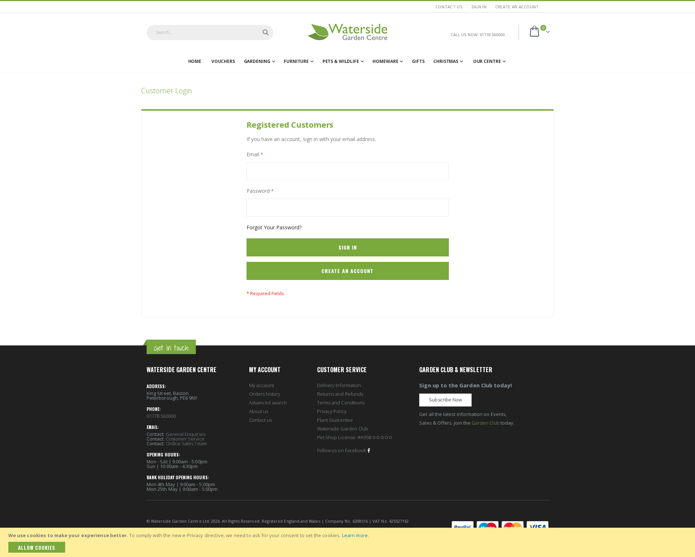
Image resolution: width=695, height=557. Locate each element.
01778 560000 (161, 416)
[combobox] (210, 32)
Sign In (478, 6)
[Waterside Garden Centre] (347, 32)
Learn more (355, 535)
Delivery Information (339, 385)
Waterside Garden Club (342, 428)
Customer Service (185, 438)
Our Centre (487, 61)
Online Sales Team (186, 443)
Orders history (265, 394)
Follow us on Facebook (341, 450)
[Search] (266, 32)
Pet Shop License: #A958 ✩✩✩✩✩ (354, 437)
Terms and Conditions (341, 402)
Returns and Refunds (340, 394)
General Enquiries (185, 434)
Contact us (260, 420)
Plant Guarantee (335, 420)
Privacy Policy (331, 411)
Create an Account (517, 6)
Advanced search (268, 402)
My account (261, 385)
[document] (348, 542)
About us (259, 411)
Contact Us (449, 6)
